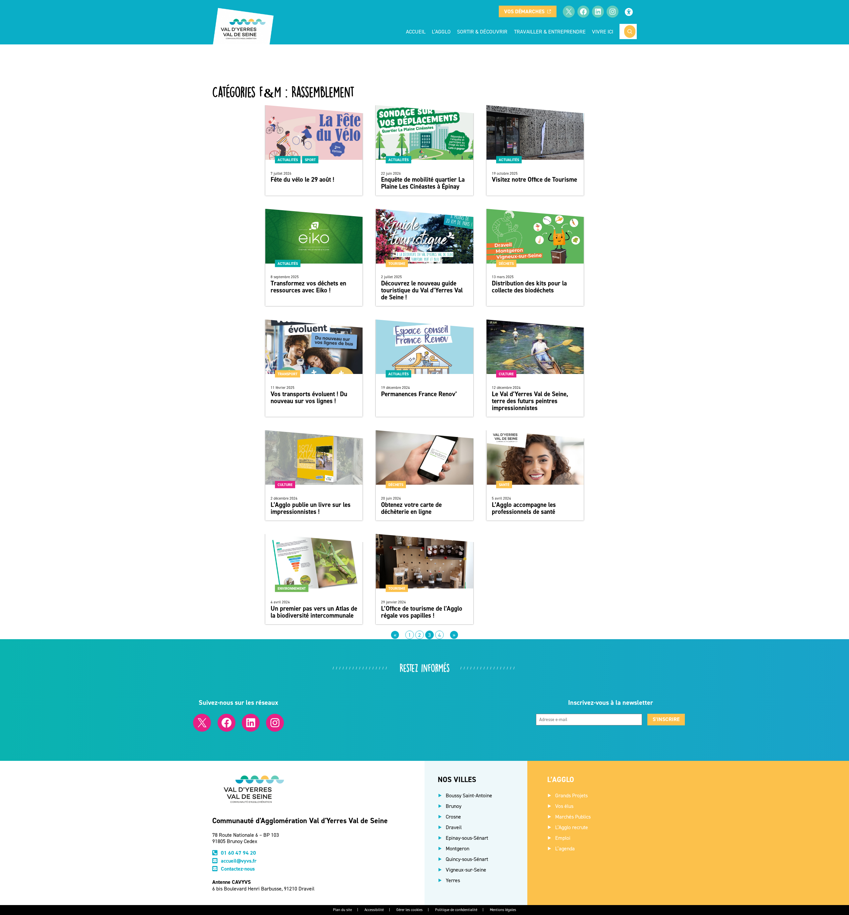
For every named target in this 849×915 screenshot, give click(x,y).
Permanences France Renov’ (419, 394)
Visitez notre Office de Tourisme (534, 179)
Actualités (288, 159)
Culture (506, 374)
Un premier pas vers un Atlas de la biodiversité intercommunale (314, 612)
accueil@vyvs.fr (239, 860)
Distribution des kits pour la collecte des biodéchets (529, 287)
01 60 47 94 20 (238, 852)
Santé (504, 484)
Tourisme (396, 263)
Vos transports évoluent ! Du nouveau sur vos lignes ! (309, 397)
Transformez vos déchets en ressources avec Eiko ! (308, 287)
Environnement (292, 588)
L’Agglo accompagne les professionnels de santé (524, 508)
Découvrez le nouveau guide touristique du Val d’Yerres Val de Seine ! (422, 290)
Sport (310, 159)
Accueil (415, 31)
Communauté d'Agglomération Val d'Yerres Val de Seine (300, 820)
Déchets (506, 263)
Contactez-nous (238, 868)
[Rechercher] (629, 31)
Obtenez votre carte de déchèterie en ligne (411, 508)
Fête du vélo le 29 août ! (302, 179)
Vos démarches (524, 11)
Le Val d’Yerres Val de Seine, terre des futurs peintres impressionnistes (530, 401)
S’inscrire (666, 719)
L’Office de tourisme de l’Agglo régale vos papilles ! (421, 612)
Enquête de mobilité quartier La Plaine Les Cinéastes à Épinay (423, 183)
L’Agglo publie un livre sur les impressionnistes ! (311, 508)
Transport (287, 374)
